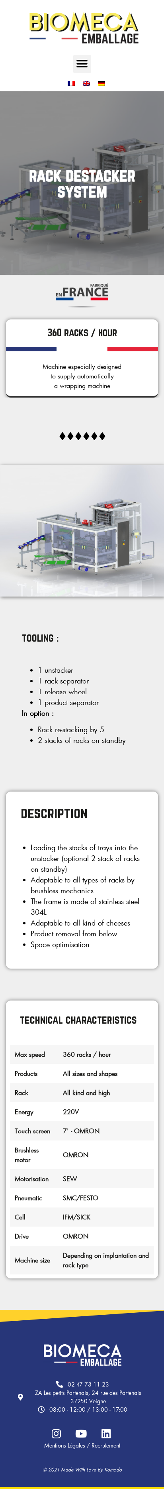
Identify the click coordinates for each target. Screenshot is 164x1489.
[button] (82, 64)
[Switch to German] (101, 83)
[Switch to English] (86, 83)
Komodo (113, 1469)
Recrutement (106, 1445)
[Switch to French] (71, 83)
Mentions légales (64, 1445)
